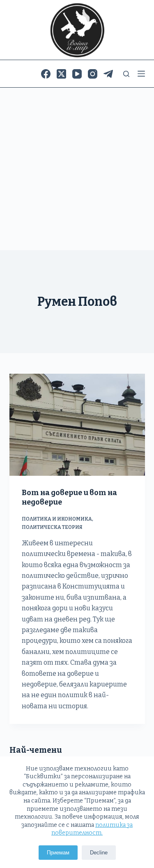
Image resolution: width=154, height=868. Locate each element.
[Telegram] (108, 74)
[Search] (126, 74)
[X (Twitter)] (61, 74)
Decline (99, 852)
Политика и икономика (57, 519)
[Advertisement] (77, 169)
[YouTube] (77, 74)
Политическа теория (52, 527)
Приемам (58, 852)
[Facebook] (46, 74)
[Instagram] (92, 74)
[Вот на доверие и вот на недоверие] (77, 425)
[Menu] (141, 73)
